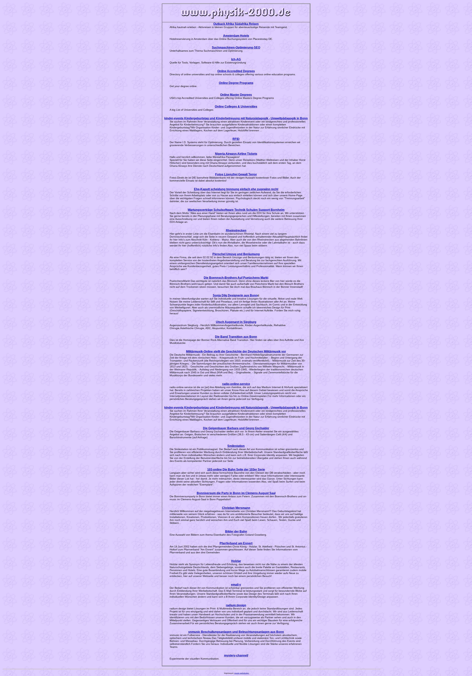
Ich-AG (236, 59)
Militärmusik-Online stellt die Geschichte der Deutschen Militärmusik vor (236, 351)
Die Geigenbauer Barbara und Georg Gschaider (236, 428)
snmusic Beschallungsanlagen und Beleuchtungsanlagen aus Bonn (236, 631)
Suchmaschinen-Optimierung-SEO (236, 47)
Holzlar (236, 561)
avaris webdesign (241, 673)
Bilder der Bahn (236, 531)
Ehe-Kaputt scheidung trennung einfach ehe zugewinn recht (236, 189)
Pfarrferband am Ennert (236, 543)
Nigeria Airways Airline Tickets (236, 153)
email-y (236, 584)
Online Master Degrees (236, 94)
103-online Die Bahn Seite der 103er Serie (236, 469)
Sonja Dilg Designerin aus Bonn (235, 295)
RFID (236, 139)
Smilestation (236, 445)
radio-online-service (236, 383)
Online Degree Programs (236, 82)
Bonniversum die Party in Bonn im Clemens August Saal (236, 493)
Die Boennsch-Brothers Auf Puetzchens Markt (236, 277)
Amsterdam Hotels (236, 35)
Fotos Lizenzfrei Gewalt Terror (236, 174)
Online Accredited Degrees (236, 71)
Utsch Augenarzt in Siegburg (236, 322)
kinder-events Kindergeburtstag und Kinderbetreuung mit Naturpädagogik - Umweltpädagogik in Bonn (236, 118)
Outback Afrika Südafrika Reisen (236, 23)
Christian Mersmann (236, 507)
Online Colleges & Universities (236, 106)
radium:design (236, 605)
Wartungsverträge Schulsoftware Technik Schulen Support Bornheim (236, 209)
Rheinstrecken (236, 230)
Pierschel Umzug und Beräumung (236, 254)
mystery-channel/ (236, 655)
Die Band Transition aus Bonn (236, 336)
